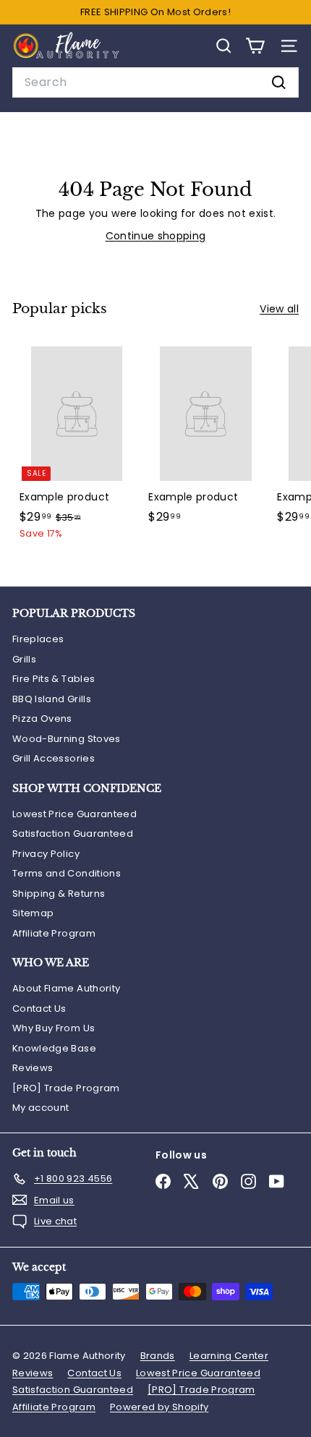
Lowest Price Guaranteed (74, 814)
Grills (24, 659)
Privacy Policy (46, 854)
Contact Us (39, 1008)
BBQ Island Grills (51, 699)
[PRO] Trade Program (66, 1088)
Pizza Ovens (42, 718)
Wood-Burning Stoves (66, 739)
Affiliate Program (53, 933)
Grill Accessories (53, 758)
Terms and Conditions (66, 873)
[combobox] (155, 82)
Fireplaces (38, 639)
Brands (157, 1356)
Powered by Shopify (159, 1407)
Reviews (32, 1068)
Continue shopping (156, 236)
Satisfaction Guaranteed (72, 833)
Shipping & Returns (58, 893)
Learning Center (228, 1356)
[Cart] (255, 46)
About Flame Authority (66, 988)
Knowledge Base (54, 1048)
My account (40, 1107)
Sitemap (33, 913)
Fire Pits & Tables (53, 679)
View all (279, 309)
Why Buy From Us (53, 1028)
